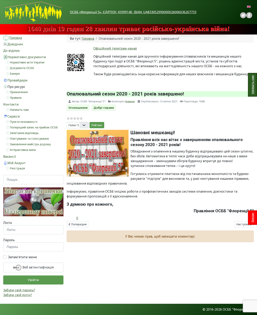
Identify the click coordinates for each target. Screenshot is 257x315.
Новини (130, 101)
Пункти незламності (23, 122)
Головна (15, 38)
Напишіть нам (252, 84)
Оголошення (78, 108)
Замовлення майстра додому (30, 144)
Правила (15, 98)
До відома (11, 50)
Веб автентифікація (38, 267)
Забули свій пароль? (19, 290)
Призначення (19, 92)
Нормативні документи (26, 57)
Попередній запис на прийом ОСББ (34, 127)
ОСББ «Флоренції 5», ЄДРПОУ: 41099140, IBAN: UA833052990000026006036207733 (133, 12)
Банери (15, 73)
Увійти (33, 280)
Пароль (9, 240)
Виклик (252, 218)
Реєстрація (17, 168)
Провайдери (17, 80)
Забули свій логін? (17, 295)
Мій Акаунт (16, 163)
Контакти (11, 104)
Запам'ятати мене (22, 257)
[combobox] (33, 179)
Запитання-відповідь (24, 133)
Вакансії (9, 156)
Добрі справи (104, 108)
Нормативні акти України (27, 62)
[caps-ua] (33, 202)
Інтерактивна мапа (23, 150)
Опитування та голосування (29, 138)
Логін (7, 222)
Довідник (15, 44)
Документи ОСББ (22, 68)
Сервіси (13, 116)
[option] (249, 15)
